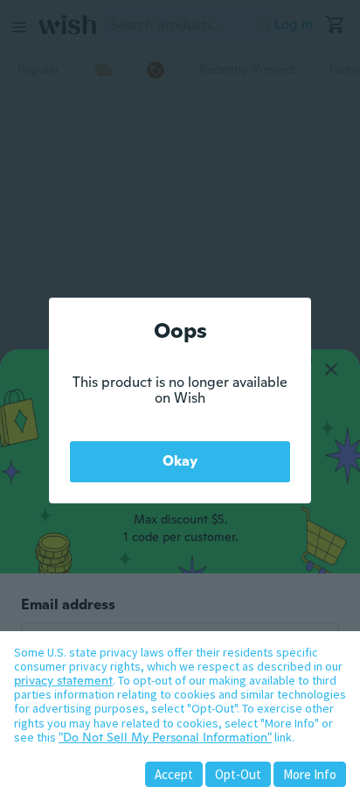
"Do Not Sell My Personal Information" (165, 737)
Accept (174, 774)
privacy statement (63, 680)
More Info (309, 774)
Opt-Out (238, 774)
